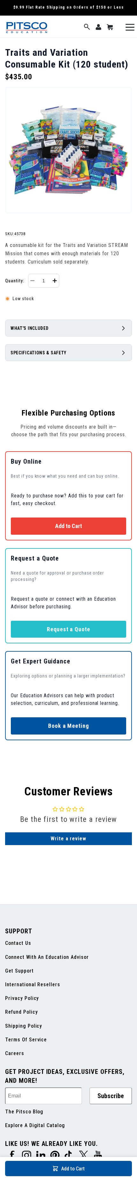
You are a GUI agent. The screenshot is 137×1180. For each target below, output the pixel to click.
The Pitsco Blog (24, 1112)
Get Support (19, 971)
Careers (14, 1053)
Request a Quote (68, 629)
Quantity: (14, 280)
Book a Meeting (68, 725)
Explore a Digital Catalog (35, 1125)
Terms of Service (26, 1040)
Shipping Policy (23, 1026)
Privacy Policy (22, 998)
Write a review (68, 839)
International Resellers (32, 984)
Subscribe (110, 1096)
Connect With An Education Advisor (47, 957)
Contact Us (18, 943)
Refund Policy (21, 1012)
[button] (87, 27)
